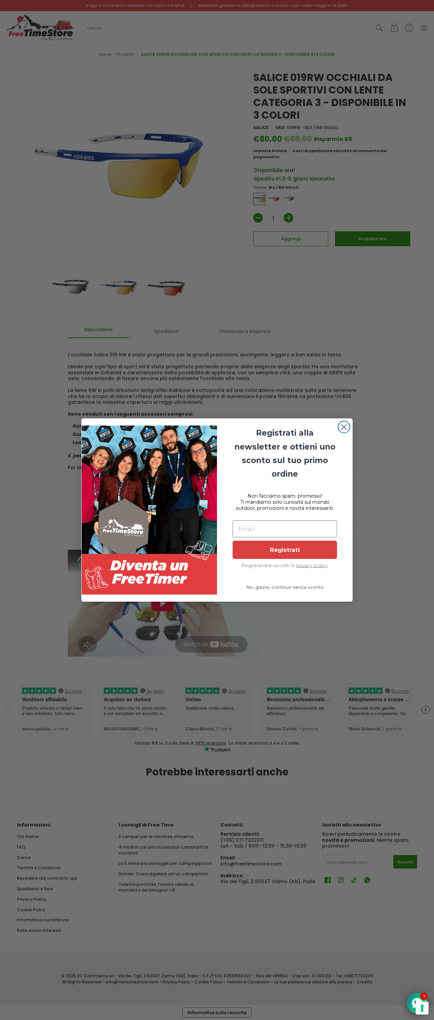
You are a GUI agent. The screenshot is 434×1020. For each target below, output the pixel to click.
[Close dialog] (344, 427)
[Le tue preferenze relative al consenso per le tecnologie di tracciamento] (422, 1008)
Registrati (285, 549)
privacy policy (312, 565)
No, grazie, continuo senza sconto (285, 587)
